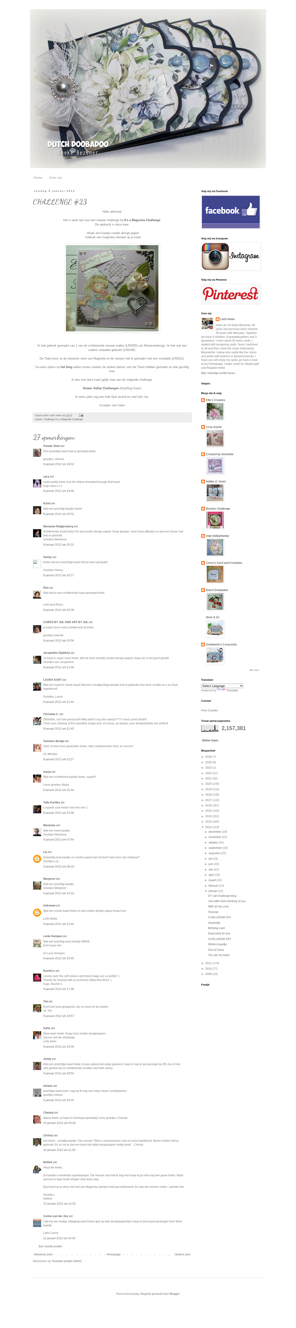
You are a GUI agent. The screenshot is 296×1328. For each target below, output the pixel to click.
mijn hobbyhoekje (217, 536)
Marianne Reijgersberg (58, 526)
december (215, 831)
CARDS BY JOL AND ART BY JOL (65, 622)
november (215, 837)
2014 (209, 816)
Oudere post (182, 1254)
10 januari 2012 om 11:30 (59, 1150)
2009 (209, 974)
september (216, 848)
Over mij (55, 177)
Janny (47, 1059)
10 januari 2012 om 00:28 (59, 1123)
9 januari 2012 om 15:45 (58, 958)
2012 (209, 827)
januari (213, 891)
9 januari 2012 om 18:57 (58, 1016)
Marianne (49, 825)
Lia (45, 852)
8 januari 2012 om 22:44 (58, 790)
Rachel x (49, 970)
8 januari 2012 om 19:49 (58, 491)
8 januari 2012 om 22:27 (58, 759)
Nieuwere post (43, 1254)
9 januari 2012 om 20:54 (58, 1073)
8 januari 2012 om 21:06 (58, 667)
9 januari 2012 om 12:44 (58, 924)
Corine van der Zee (55, 1216)
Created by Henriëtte (220, 454)
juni (211, 864)
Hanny (47, 557)
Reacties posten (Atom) (67, 1261)
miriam (47, 1085)
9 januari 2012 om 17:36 (58, 989)
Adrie (46, 1028)
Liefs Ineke (227, 319)
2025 (209, 762)
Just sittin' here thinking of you (227, 901)
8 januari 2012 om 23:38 (58, 812)
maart (212, 880)
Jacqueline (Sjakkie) (56, 652)
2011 (209, 963)
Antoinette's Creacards (221, 644)
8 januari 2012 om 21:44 (58, 702)
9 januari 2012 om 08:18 (58, 866)
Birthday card (216, 928)
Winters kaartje (217, 944)
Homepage (114, 1254)
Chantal (48, 1112)
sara (46, 476)
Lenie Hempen (52, 936)
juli (211, 858)
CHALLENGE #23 (219, 939)
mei (211, 869)
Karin (46, 503)
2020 (209, 783)
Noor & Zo (212, 617)
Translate (232, 690)
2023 (209, 767)
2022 (209, 773)
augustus (215, 853)
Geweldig (214, 922)
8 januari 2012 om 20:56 (58, 640)
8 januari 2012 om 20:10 (58, 544)
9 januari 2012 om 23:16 (58, 1100)
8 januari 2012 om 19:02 (58, 464)
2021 (209, 778)
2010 (209, 968)
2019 (209, 789)
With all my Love (218, 906)
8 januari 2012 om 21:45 (58, 728)
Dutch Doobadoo (217, 590)
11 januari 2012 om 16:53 (59, 1238)
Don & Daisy (216, 949)
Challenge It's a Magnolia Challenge (63, 419)
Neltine (47, 1162)
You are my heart (218, 955)
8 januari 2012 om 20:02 (58, 514)
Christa (48, 1135)
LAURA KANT (52, 679)
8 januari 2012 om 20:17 (58, 575)
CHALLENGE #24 (219, 917)
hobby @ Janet (216, 481)
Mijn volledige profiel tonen (218, 373)
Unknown (49, 905)
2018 (209, 794)
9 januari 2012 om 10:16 (58, 893)
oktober (214, 842)
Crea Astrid (213, 427)
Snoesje (213, 912)
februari (214, 885)
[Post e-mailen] (81, 415)
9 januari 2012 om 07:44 (58, 839)
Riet (46, 587)
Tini (45, 1001)
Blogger (174, 1293)
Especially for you (219, 933)
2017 (209, 800)
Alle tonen (254, 670)
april (212, 874)
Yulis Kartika (51, 802)
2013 (209, 821)
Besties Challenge (218, 508)
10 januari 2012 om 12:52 (59, 1203)
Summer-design (53, 741)
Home (38, 177)
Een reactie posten (50, 1246)
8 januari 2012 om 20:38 (58, 610)
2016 (209, 805)
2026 (209, 756)
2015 (209, 810)
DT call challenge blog (222, 895)
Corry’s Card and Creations (224, 562)
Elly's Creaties (215, 400)
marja (47, 771)
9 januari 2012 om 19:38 (58, 1046)
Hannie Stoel (51, 446)
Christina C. (51, 714)
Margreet (49, 878)
